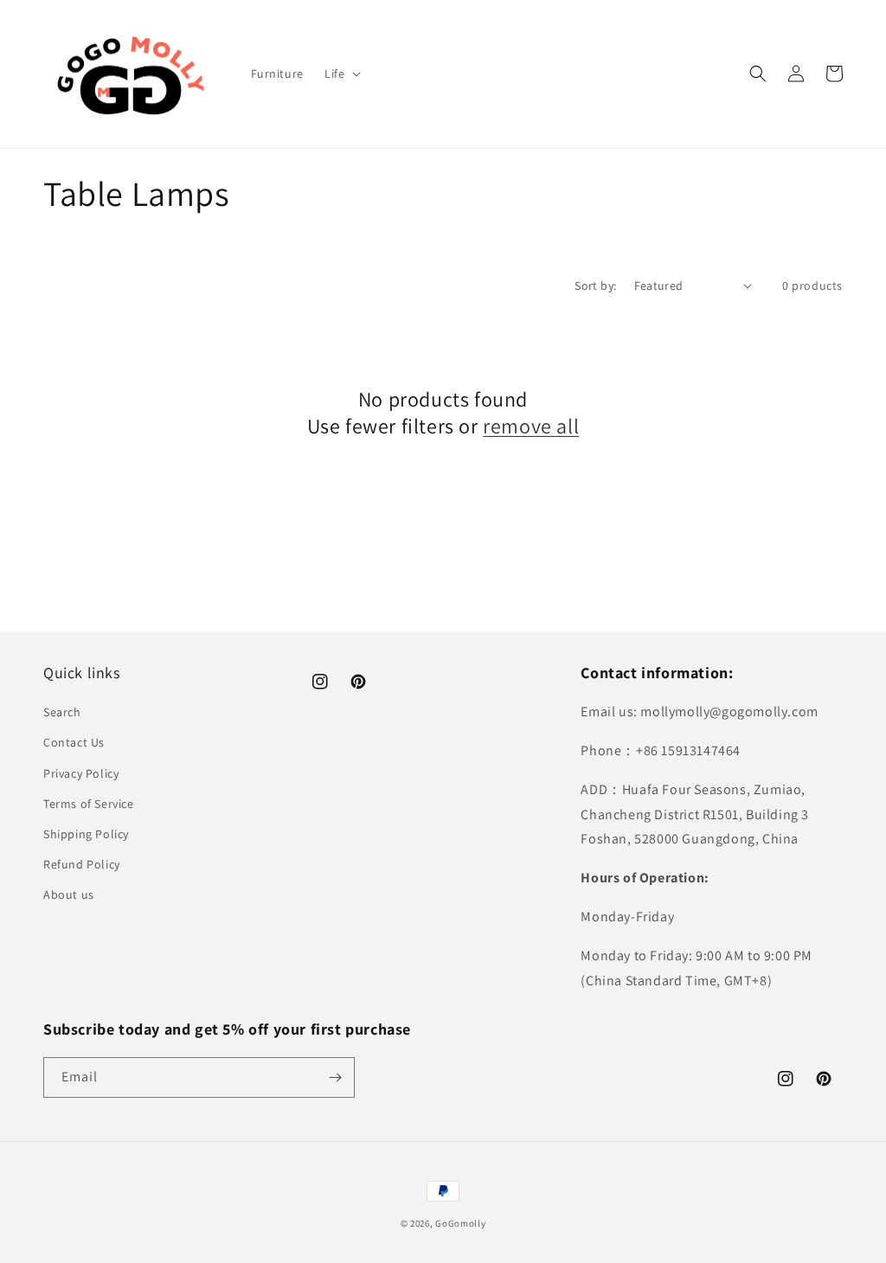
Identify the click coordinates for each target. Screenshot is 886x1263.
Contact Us (74, 742)
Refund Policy (81, 864)
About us (68, 894)
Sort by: (595, 285)
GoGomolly (460, 1223)
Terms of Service (88, 803)
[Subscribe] (335, 1077)
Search (62, 712)
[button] (341, 73)
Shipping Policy (86, 834)
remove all (531, 426)
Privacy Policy (81, 773)
